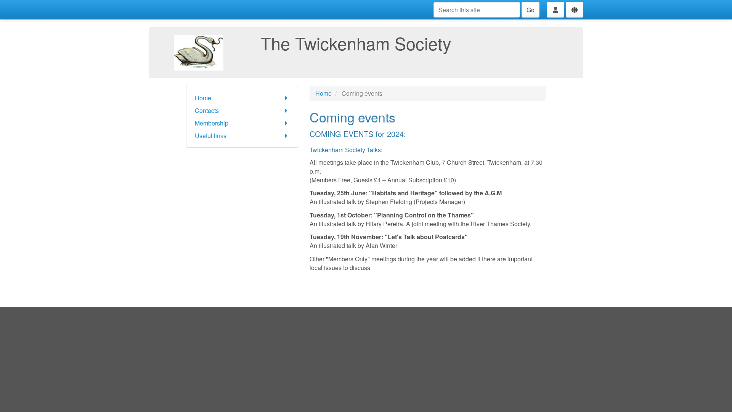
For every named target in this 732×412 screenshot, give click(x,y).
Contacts (207, 110)
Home (203, 97)
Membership (211, 123)
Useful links (210, 135)
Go (531, 9)
